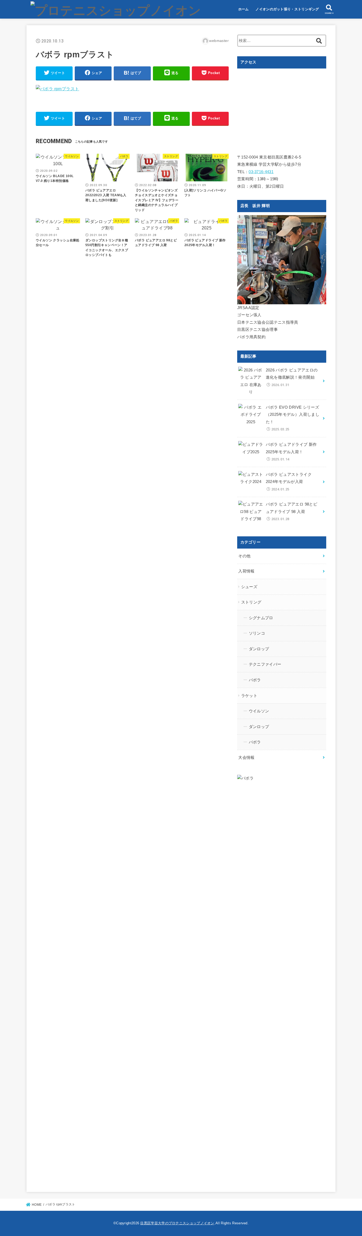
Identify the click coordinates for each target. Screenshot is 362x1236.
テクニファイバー (265, 664)
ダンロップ (259, 649)
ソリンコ (257, 633)
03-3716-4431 (261, 172)
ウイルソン (259, 711)
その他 (244, 556)
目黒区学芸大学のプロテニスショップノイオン (177, 1223)
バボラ (255, 680)
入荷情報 (246, 571)
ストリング (251, 602)
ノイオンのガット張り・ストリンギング (287, 9)
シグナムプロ (261, 618)
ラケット (249, 696)
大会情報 (246, 757)
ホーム (243, 9)
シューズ (249, 587)
